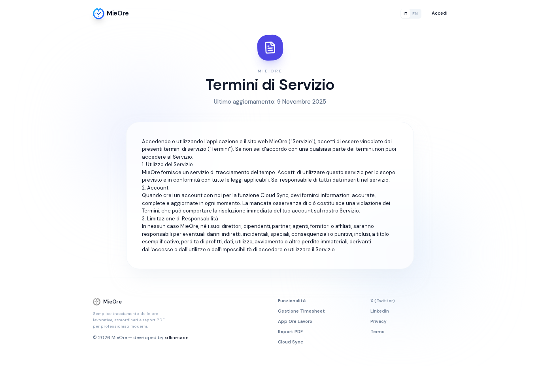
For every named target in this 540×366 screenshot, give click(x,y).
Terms (377, 332)
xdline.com (176, 338)
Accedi (439, 13)
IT (405, 13)
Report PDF (290, 332)
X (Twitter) (382, 301)
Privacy (378, 321)
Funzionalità (292, 301)
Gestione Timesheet (301, 311)
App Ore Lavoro (295, 321)
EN (415, 13)
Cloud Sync (290, 342)
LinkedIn (379, 311)
